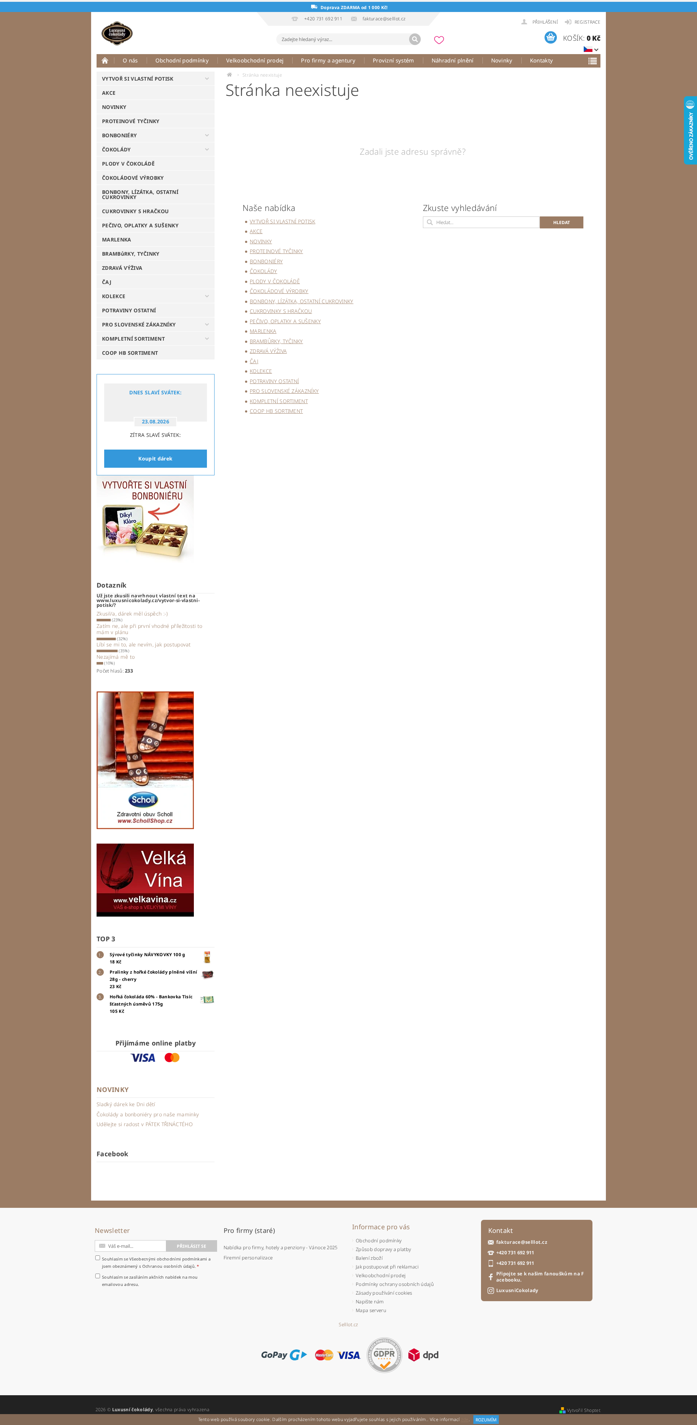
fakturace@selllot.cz (521, 1242)
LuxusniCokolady (517, 1290)
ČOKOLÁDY (116, 149)
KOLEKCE (113, 296)
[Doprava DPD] (423, 1355)
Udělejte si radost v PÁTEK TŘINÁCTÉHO (145, 1124)
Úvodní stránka (105, 60)
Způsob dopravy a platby (383, 1249)
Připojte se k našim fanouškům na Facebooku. (540, 1277)
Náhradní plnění (453, 60)
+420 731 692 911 (515, 1253)
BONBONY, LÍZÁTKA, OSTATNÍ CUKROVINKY (140, 194)
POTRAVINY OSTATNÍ (129, 310)
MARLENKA (116, 239)
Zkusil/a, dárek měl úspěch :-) (132, 613)
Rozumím (486, 1420)
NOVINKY (114, 106)
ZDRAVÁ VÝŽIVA (122, 267)
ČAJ (106, 282)
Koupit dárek (155, 458)
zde (465, 1420)
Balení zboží (369, 1258)
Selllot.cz (348, 1324)
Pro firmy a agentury (328, 60)
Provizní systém (393, 60)
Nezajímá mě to (116, 656)
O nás (130, 60)
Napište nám (370, 1301)
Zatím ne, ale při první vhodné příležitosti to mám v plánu (150, 629)
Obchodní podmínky (182, 60)
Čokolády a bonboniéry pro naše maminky (148, 1114)
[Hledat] (415, 39)
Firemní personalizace (248, 1257)
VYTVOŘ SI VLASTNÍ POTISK (138, 78)
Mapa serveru (371, 1310)
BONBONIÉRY (119, 135)
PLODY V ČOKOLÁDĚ (128, 163)
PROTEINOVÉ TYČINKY (131, 121)
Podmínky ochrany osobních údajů (395, 1284)
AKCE (108, 92)
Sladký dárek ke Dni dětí (126, 1104)
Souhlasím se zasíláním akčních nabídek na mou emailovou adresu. (149, 1280)
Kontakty (541, 60)
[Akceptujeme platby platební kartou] (338, 1354)
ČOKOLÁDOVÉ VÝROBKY (133, 177)
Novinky (502, 60)
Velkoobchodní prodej (255, 60)
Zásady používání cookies (384, 1293)
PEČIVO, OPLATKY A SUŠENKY (140, 225)
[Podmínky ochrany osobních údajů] (384, 1355)
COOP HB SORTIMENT (130, 352)
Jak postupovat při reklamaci (387, 1266)
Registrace (587, 22)
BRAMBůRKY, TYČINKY (131, 253)
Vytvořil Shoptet (583, 1410)
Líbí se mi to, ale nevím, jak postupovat (144, 644)
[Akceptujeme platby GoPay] (284, 1354)
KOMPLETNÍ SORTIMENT (133, 338)
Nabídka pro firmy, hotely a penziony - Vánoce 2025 (281, 1247)
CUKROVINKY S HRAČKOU (135, 211)
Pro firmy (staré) (249, 1230)
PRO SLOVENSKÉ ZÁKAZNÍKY (139, 324)
